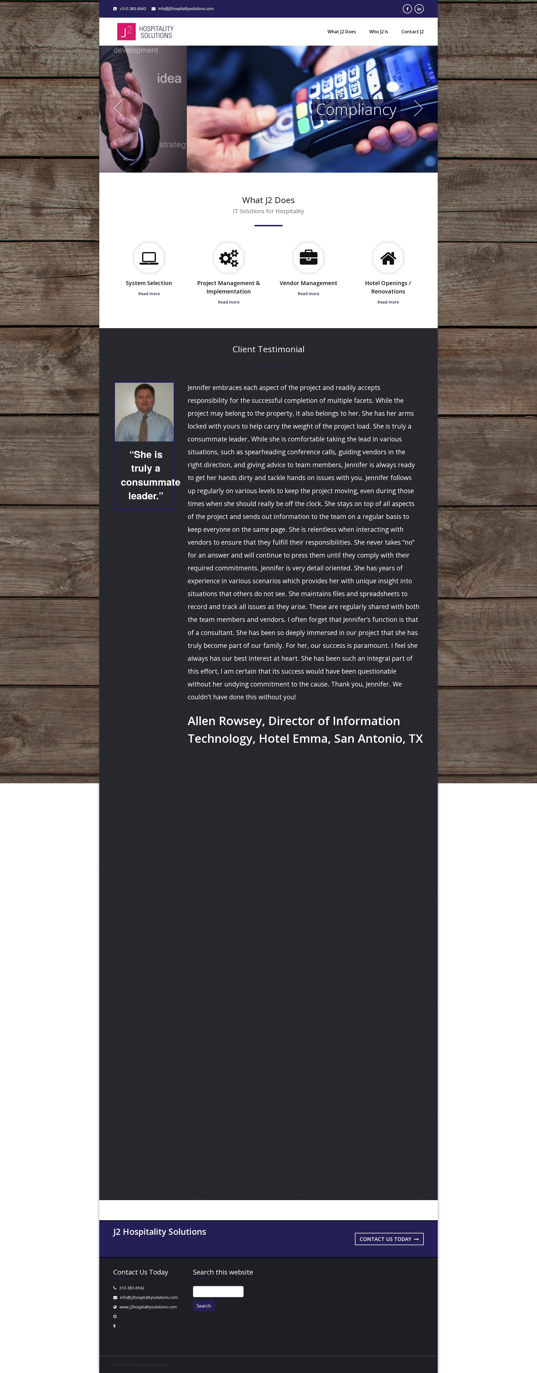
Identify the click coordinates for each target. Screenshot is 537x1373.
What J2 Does (342, 32)
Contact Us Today (386, 1239)
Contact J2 (412, 32)
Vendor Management (308, 283)
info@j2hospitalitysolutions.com (149, 1297)
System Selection (149, 283)
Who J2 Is (378, 32)
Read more (149, 293)
